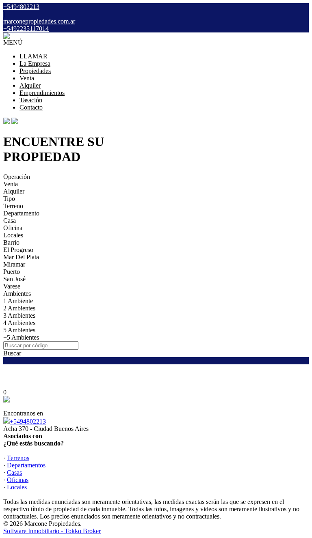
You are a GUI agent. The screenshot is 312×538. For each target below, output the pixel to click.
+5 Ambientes (21, 337)
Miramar (14, 264)
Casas (14, 472)
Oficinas (17, 479)
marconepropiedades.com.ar (39, 21)
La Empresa (35, 63)
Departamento (21, 213)
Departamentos (26, 465)
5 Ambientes (19, 330)
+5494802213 (28, 421)
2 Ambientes (19, 308)
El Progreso (18, 249)
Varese (11, 286)
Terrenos (18, 457)
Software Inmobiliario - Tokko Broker (52, 530)
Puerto (11, 271)
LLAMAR (34, 56)
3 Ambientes (19, 315)
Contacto (31, 107)
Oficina (12, 227)
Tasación (31, 100)
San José (14, 278)
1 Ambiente (18, 300)
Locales (13, 235)
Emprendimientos (42, 92)
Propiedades (35, 70)
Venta (27, 78)
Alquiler (30, 85)
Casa (9, 220)
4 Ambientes (19, 322)
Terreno (13, 205)
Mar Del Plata (21, 257)
